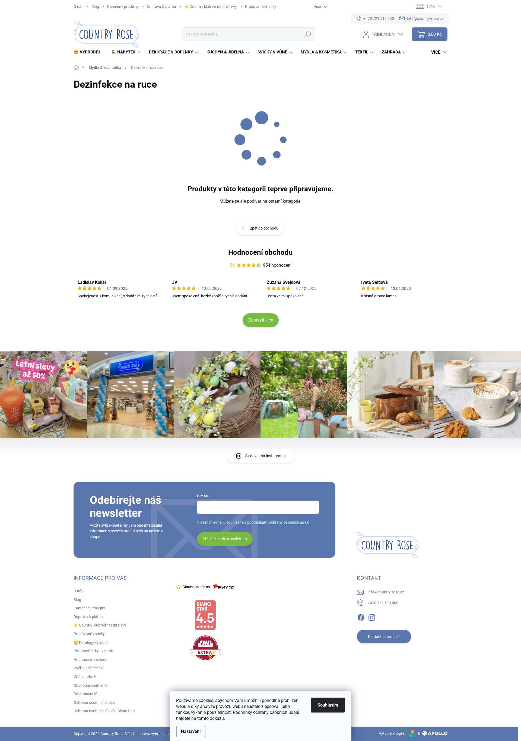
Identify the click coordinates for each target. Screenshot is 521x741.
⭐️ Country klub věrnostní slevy (210, 6)
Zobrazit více (260, 320)
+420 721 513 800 (383, 603)
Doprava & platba (161, 6)
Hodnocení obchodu (260, 252)
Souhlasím (327, 705)
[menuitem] (89, 52)
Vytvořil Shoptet (392, 733)
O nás (78, 6)
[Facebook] (361, 616)
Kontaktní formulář (384, 636)
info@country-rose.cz (386, 592)
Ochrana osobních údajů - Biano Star (104, 711)
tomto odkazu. (211, 718)
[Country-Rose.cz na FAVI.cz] (205, 647)
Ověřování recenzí (88, 668)
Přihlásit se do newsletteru (225, 539)
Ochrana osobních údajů (94, 702)
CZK (431, 6)
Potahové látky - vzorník (94, 651)
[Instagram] (372, 616)
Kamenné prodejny (123, 6)
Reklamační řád (87, 694)
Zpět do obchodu (264, 228)
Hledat (307, 34)
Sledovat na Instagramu (265, 456)
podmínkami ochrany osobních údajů (278, 522)
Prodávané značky (260, 6)
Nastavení (191, 731)
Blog (95, 6)
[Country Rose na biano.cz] (205, 615)
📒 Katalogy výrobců (91, 642)
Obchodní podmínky (90, 685)
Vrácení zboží (85, 677)
